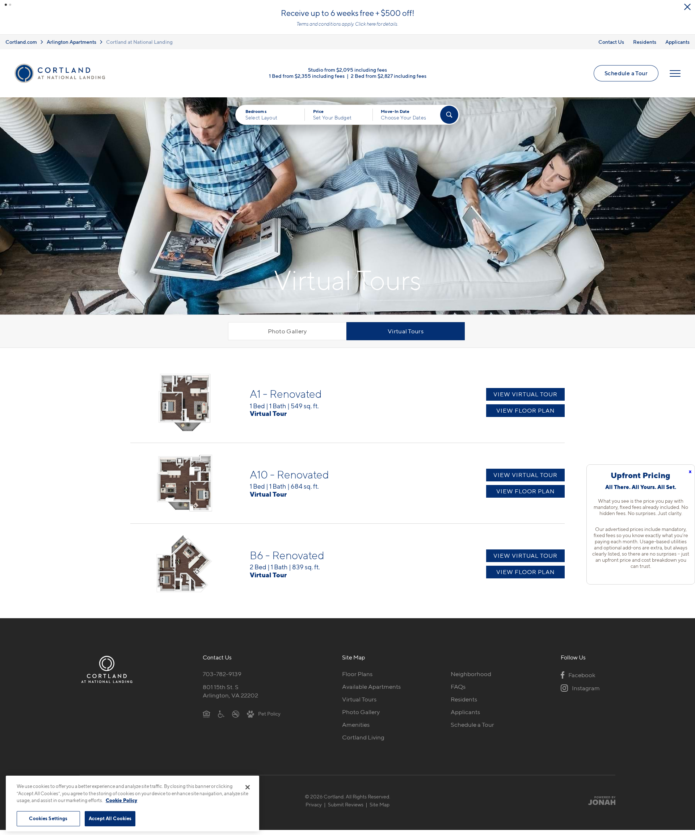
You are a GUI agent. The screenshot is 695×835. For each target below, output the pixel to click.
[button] (6, 5)
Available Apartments (371, 686)
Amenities (356, 724)
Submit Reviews (345, 804)
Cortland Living (363, 737)
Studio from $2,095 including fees (347, 70)
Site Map (379, 804)
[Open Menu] (675, 73)
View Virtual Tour (525, 394)
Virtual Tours (406, 331)
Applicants (677, 42)
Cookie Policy (121, 800)
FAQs (458, 686)
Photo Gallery (287, 331)
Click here (365, 24)
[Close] (248, 787)
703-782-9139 (222, 674)
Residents (644, 42)
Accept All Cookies (110, 818)
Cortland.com (21, 42)
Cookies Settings (48, 818)
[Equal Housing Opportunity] (206, 713)
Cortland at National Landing (139, 42)
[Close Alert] (687, 7)
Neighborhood (471, 674)
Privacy (314, 804)
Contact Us (611, 42)
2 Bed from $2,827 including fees (388, 76)
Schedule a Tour (626, 73)
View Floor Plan (525, 410)
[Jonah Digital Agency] (598, 800)
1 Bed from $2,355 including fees (307, 76)
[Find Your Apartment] (449, 115)
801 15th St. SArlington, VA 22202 (230, 691)
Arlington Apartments (71, 42)
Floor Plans (357, 674)
